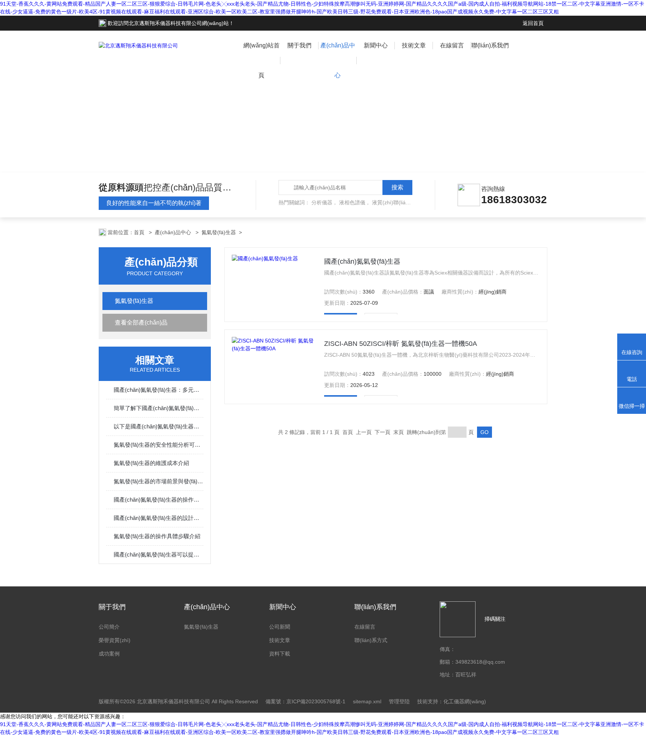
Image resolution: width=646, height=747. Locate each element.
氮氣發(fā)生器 (219, 232)
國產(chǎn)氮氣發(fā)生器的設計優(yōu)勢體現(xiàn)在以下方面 (158, 518)
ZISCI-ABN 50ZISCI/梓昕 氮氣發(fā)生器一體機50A (400, 343)
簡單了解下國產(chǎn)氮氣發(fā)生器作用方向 (158, 408)
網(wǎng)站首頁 (261, 60)
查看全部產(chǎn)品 (141, 322)
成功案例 (109, 654)
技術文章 (414, 45)
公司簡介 (109, 627)
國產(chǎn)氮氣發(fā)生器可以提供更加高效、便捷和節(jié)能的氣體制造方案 (158, 554)
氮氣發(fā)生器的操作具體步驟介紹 (157, 536)
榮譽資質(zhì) (114, 640)
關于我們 (299, 45)
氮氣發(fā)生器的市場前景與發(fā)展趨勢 (158, 481)
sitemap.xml (367, 701)
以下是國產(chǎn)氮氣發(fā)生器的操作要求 (158, 426)
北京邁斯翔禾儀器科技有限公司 (165, 23)
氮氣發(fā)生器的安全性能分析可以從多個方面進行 (158, 444)
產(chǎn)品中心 (337, 60)
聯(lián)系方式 (370, 640)
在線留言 (452, 45)
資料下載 (279, 654)
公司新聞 (279, 627)
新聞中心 (376, 45)
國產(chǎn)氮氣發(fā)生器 (362, 261)
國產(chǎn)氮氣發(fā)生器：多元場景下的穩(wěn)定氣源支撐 (158, 390)
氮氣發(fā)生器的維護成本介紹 (151, 463)
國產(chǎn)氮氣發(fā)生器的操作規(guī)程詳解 (158, 499)
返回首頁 (533, 23)
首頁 (140, 232)
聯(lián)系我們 (490, 45)
